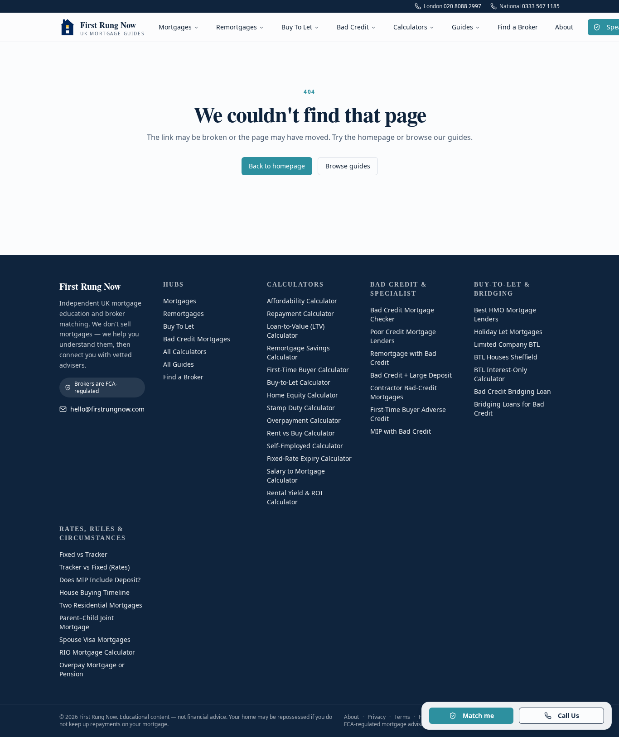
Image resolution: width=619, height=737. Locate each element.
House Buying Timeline (94, 592)
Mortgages (175, 27)
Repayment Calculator (300, 313)
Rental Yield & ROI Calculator (295, 497)
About (564, 27)
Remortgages (236, 27)
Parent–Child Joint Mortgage (86, 622)
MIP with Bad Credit (400, 431)
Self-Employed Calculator (305, 445)
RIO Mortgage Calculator (97, 652)
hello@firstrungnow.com (107, 409)
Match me (478, 715)
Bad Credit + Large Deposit (411, 375)
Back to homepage (277, 166)
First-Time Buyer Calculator (308, 369)
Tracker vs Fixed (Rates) (94, 567)
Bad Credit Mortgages (196, 339)
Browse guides (347, 166)
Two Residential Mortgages (100, 605)
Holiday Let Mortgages (508, 331)
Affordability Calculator (302, 301)
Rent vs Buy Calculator (301, 433)
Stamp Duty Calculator (301, 407)
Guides (462, 27)
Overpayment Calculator (304, 420)
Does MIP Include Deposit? (99, 579)
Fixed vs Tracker (83, 554)
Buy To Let (296, 27)
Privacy (377, 717)
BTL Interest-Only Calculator (500, 374)
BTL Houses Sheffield (505, 357)
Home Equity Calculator (302, 395)
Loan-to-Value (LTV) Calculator (295, 331)
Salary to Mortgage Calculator (296, 475)
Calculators (410, 27)
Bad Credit (353, 27)
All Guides (178, 364)
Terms (402, 717)
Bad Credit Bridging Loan (512, 391)
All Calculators (185, 351)
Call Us (568, 715)
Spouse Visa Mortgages (95, 639)
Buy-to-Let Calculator (298, 382)
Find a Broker (518, 27)
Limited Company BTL (507, 344)
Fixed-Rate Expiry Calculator (309, 458)
